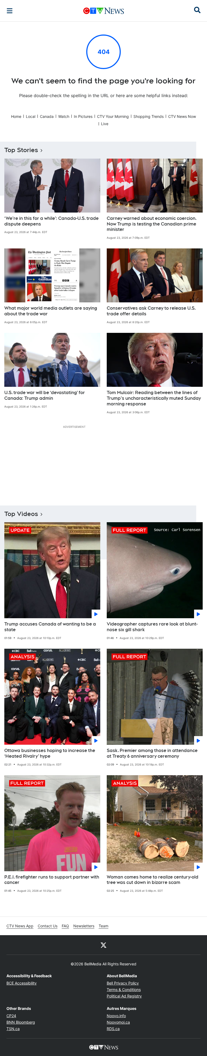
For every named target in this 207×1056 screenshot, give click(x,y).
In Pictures (83, 116)
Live (104, 123)
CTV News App (19, 926)
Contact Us (47, 926)
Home (16, 116)
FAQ (65, 926)
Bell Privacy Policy (123, 983)
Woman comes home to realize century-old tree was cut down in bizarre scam (152, 879)
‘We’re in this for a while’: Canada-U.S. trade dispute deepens (51, 221)
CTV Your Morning (113, 116)
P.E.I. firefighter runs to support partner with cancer (51, 879)
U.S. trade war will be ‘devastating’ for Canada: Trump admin (44, 395)
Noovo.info (116, 1015)
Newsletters (83, 926)
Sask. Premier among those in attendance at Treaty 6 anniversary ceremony (152, 753)
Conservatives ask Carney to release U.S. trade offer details (151, 311)
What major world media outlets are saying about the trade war (50, 311)
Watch (63, 116)
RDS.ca (113, 1028)
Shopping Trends (148, 116)
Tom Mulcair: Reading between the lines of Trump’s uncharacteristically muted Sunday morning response (154, 398)
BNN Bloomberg (20, 1022)
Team (103, 926)
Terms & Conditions (124, 989)
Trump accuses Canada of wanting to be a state (50, 626)
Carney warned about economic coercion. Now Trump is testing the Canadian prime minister (151, 224)
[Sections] (9, 10)
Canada (47, 116)
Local (30, 116)
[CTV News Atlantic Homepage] (103, 11)
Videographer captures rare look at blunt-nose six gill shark (152, 626)
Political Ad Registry (124, 996)
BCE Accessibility (21, 983)
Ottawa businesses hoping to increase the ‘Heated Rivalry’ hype (49, 753)
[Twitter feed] (103, 945)
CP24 (11, 1015)
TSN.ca (13, 1028)
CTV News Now (182, 116)
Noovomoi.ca (118, 1022)
